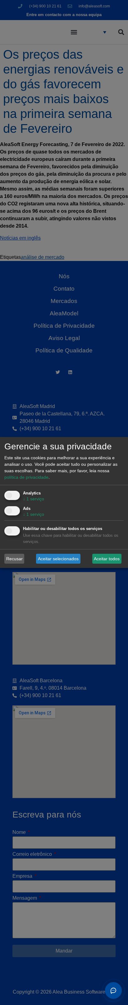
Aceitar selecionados (58, 558)
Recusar (14, 558)
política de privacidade (26, 477)
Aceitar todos (107, 558)
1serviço (33, 498)
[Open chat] (113, 990)
